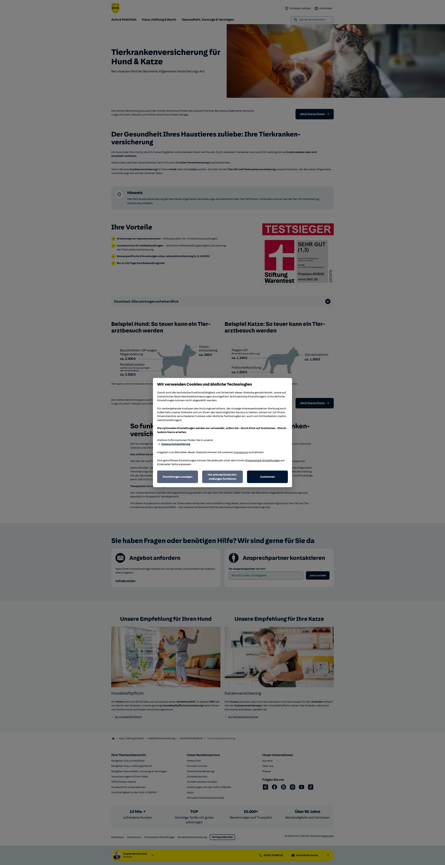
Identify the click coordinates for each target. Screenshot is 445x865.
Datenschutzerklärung (175, 444)
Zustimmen (267, 476)
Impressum (241, 452)
